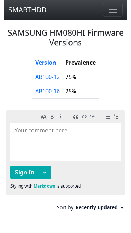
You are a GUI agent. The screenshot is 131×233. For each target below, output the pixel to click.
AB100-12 (47, 77)
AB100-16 (47, 91)
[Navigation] (113, 10)
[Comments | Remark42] (65, 163)
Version (45, 62)
